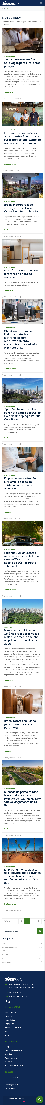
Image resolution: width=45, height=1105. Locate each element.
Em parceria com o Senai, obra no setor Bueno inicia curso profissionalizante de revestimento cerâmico (22, 138)
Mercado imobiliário (22, 947)
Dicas (22, 943)
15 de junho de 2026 (11, 444)
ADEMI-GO (22, 954)
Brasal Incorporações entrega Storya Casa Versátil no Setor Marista (21, 208)
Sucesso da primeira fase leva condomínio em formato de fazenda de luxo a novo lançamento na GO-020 (22, 798)
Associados (10, 1020)
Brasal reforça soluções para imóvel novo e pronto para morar (21, 724)
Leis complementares (14, 1050)
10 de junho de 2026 (11, 687)
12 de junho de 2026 (11, 518)
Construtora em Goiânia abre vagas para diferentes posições (22, 62)
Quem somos (10, 1012)
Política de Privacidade (14, 1065)
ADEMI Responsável (13, 1027)
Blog (7, 1046)
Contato (8, 1061)
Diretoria (8, 1016)
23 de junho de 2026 (11, 99)
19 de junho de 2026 (11, 297)
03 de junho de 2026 (11, 910)
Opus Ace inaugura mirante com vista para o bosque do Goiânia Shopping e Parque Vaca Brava (22, 414)
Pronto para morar (12, 1081)
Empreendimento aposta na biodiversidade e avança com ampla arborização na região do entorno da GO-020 (22, 876)
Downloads (9, 1035)
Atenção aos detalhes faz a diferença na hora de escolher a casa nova (22, 273)
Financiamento (11, 1058)
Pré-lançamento (11, 1084)
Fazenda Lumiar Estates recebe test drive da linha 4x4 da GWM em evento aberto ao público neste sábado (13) (21, 559)
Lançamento (10, 1088)
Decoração (22, 962)
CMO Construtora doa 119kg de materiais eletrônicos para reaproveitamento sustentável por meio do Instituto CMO (20, 339)
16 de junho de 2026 (11, 375)
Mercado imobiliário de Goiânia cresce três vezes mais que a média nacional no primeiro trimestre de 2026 (21, 636)
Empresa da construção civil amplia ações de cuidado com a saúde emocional (20, 483)
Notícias (22, 958)
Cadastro (9, 1031)
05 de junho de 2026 (11, 758)
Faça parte (9, 1023)
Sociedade (22, 951)
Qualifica (8, 1054)
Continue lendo (10, 92)
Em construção (11, 1077)
